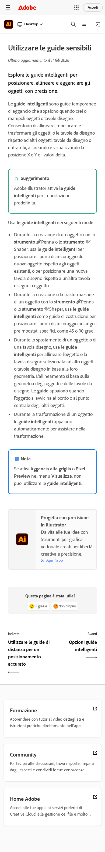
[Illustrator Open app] (98, 24)
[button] (76, 7)
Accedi (93, 7)
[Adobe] (27, 7)
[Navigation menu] (8, 7)
